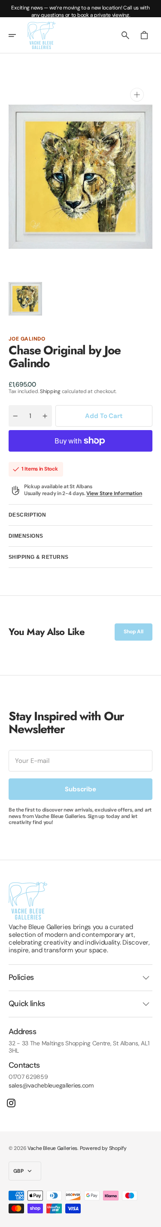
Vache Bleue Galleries (52, 1148)
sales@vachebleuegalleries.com (51, 1085)
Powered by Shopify (103, 1148)
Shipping (50, 391)
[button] (18, 35)
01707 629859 (28, 1077)
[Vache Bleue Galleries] (41, 35)
